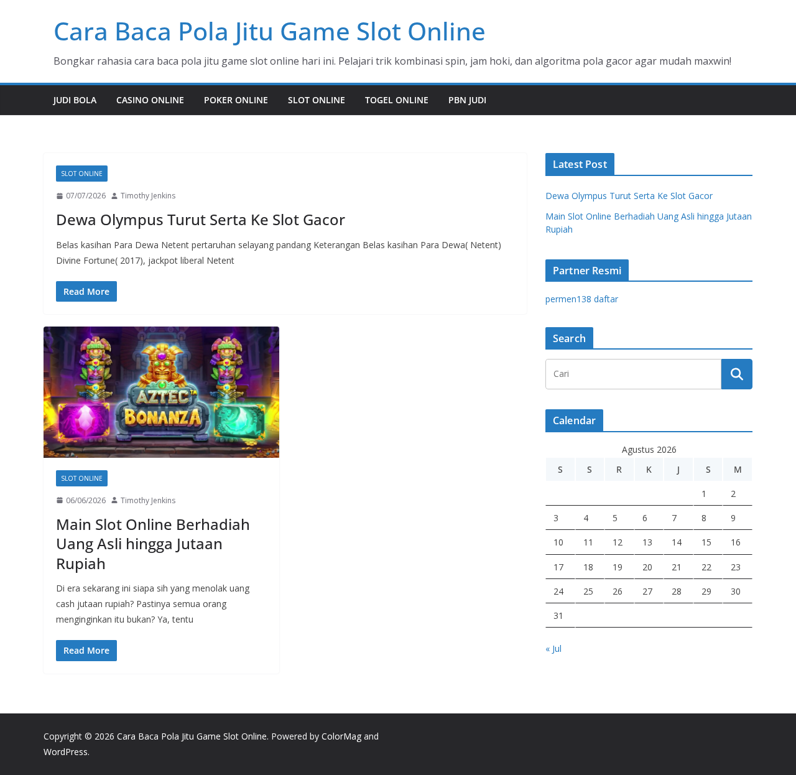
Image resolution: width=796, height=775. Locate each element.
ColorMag (341, 736)
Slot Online (316, 100)
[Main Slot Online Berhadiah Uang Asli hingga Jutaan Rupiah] (161, 392)
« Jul (553, 648)
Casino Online (150, 100)
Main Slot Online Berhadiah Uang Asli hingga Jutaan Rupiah (153, 543)
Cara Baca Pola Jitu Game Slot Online (269, 31)
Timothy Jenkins (148, 195)
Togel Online (396, 100)
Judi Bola (74, 100)
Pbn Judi (467, 100)
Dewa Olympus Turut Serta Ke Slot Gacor (200, 219)
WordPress (66, 752)
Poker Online (236, 100)
